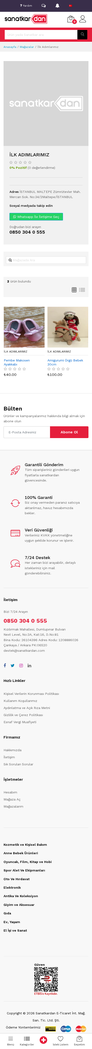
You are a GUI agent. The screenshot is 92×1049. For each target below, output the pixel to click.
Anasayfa (10, 47)
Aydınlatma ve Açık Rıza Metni (27, 708)
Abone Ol (69, 432)
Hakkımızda (12, 750)
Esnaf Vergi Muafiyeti (20, 722)
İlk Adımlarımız (15, 351)
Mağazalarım (13, 806)
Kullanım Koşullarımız (20, 701)
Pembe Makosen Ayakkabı (17, 362)
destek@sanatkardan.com (24, 650)
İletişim (9, 757)
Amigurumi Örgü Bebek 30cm (65, 362)
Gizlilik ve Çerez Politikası (23, 715)
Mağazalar (27, 47)
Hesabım (10, 792)
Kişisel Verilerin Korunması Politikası (31, 694)
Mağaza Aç (12, 799)
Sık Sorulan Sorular (18, 764)
